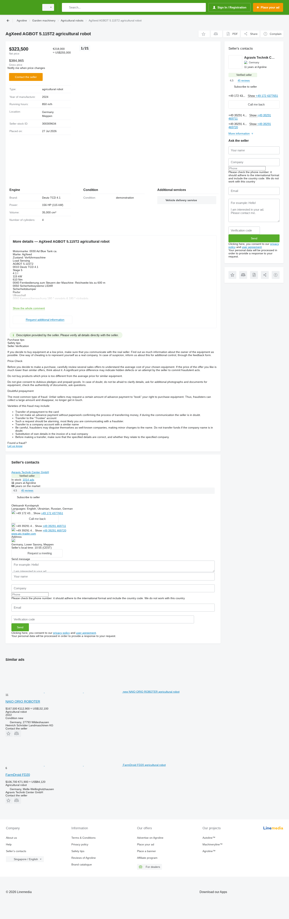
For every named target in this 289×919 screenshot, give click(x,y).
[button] (204, 34)
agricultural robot (52, 89)
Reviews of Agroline (83, 857)
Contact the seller (26, 77)
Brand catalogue (81, 864)
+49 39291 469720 (54, 530)
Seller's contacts (16, 851)
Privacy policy (79, 844)
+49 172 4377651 (52, 513)
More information (239, 133)
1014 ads (28, 479)
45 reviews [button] (27, 490)
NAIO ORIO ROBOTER (23, 701)
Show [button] (37, 513)
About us (11, 837)
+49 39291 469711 (54, 526)
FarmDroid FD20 (18, 775)
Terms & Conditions (83, 837)
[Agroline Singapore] (21, 7)
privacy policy (61, 632)
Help (9, 844)
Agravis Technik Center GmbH (30, 472)
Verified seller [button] (27, 475)
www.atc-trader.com (23, 533)
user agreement (86, 632)
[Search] (65, 7)
